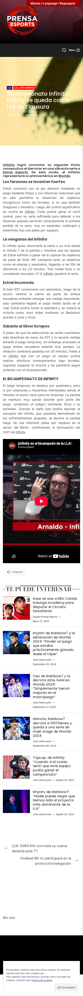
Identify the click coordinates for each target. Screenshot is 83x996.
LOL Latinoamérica (24, 88)
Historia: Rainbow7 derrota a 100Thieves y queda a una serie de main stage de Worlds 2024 (52, 727)
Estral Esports (15, 172)
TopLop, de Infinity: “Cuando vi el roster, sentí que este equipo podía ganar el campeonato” (52, 766)
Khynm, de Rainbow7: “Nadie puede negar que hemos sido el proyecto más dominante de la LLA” (54, 800)
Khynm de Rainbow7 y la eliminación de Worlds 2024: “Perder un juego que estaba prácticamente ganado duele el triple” (54, 643)
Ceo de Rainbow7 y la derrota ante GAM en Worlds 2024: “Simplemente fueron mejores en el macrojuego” (51, 686)
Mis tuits (9, 918)
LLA (9, 88)
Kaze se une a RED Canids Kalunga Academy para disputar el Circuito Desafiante (55, 605)
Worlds (64, 176)
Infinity (9, 165)
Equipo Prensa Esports (45, 616)
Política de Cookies (41, 980)
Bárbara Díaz (14, 114)
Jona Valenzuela (42, 659)
